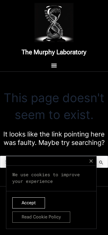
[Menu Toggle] (54, 65)
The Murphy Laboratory (54, 52)
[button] (91, 161)
